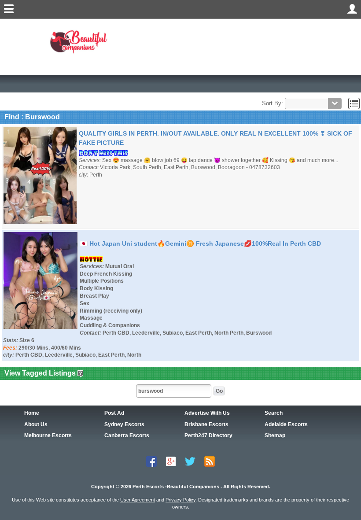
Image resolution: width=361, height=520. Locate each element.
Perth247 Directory (208, 435)
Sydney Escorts (124, 424)
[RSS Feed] (209, 461)
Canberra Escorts (126, 435)
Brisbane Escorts (206, 424)
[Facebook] (151, 461)
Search (274, 413)
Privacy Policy (180, 499)
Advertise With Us (207, 413)
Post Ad (114, 413)
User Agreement (137, 499)
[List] (354, 103)
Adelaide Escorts (286, 424)
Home (31, 413)
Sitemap (275, 435)
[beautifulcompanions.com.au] (80, 41)
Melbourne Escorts (48, 435)
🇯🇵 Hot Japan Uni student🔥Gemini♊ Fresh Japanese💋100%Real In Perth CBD (200, 243)
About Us (36, 424)
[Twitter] (190, 461)
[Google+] (171, 461)
